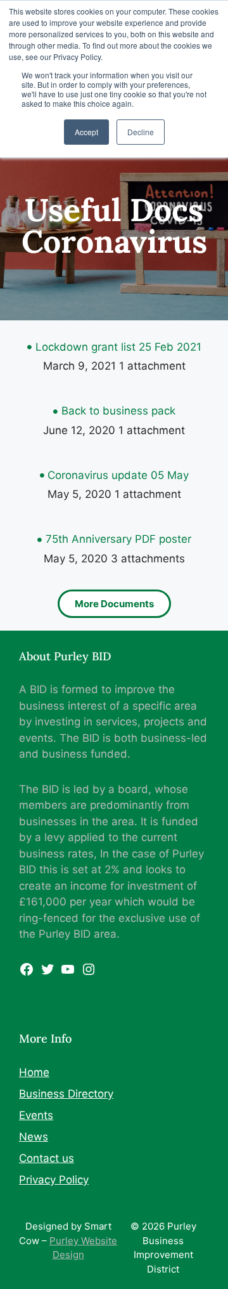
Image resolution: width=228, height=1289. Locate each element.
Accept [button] (86, 131)
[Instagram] (88, 973)
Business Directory (66, 1093)
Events (36, 1115)
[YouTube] (67, 973)
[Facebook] (26, 973)
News (33, 1136)
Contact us (46, 1158)
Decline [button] (140, 131)
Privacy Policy (54, 1179)
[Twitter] (47, 973)
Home (34, 1072)
